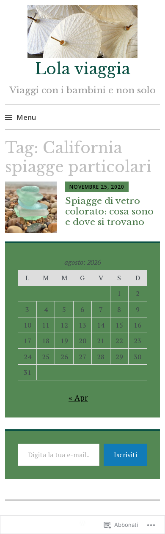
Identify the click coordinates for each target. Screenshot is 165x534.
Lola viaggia (82, 69)
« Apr (78, 397)
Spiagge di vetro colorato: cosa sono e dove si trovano (109, 211)
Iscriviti (125, 454)
